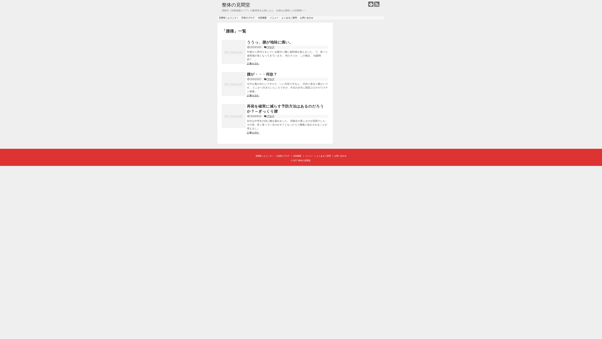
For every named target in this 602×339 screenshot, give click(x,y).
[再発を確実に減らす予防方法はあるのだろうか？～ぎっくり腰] (233, 116)
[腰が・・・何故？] (233, 84)
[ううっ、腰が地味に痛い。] (233, 52)
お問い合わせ (306, 17)
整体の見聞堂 (236, 4)
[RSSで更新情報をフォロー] (376, 4)
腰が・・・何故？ (262, 74)
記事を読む (253, 63)
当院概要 (262, 17)
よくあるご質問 (289, 17)
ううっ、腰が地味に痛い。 (270, 42)
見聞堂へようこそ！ (229, 17)
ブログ (270, 47)
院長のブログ (248, 17)
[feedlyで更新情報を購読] (370, 4)
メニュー (274, 17)
